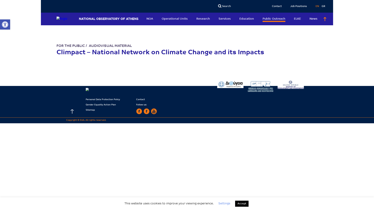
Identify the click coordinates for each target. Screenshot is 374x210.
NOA (149, 19)
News (314, 19)
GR (323, 6)
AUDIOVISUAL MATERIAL (110, 46)
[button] (5, 24)
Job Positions (298, 6)
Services (225, 19)
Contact (277, 6)
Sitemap (90, 110)
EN (318, 6)
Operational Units (175, 19)
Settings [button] (224, 203)
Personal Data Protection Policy (103, 100)
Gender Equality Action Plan (101, 105)
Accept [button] (241, 203)
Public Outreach (274, 19)
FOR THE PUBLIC (70, 46)
